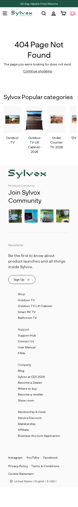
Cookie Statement (21, 474)
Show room (26, 400)
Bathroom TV (27, 318)
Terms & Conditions (45, 466)
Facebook (50, 457)
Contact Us (26, 341)
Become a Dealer (30, 382)
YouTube (32, 457)
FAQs (21, 353)
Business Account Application (39, 436)
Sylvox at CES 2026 (31, 377)
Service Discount (30, 418)
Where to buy (27, 388)
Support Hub (27, 335)
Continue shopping (37, 71)
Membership (27, 424)
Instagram (15, 457)
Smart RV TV (27, 312)
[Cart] (63, 13)
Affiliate (23, 430)
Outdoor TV (26, 300)
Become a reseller (30, 394)
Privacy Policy (18, 466)
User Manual (26, 347)
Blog (21, 371)
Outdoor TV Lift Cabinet (35, 306)
